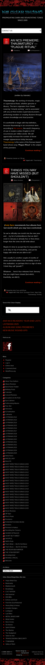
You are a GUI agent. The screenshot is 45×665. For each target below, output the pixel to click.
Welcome (8, 561)
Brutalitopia (9, 589)
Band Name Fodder (12, 387)
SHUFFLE (8, 538)
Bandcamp (9, 583)
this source (18, 128)
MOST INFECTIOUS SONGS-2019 (17, 492)
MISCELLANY (10, 458)
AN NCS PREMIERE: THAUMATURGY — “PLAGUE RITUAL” (25, 44)
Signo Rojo (38, 292)
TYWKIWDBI (10, 641)
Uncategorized (10, 555)
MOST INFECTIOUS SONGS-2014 (17, 478)
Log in (8, 363)
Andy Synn (16, 290)
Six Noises (9, 625)
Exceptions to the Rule (12, 398)
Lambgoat (9, 611)
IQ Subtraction (10, 412)
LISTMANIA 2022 (11, 445)
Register (8, 360)
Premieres (17, 50)
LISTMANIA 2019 (11, 436)
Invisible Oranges (11, 608)
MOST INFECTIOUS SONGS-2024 (17, 505)
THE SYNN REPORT (12, 552)
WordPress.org (11, 371)
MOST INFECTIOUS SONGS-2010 (17, 467)
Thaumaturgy (38, 160)
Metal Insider (10, 619)
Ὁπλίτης (39, 294)
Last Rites (9, 614)
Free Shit (8, 406)
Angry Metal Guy (11, 580)
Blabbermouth (10, 586)
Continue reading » (33, 150)
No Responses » (35, 50)
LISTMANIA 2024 (11, 450)
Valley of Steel (10, 644)
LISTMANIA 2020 (11, 439)
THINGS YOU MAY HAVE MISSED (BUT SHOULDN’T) (25, 173)
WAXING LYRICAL (11, 558)
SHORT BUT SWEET (12, 536)
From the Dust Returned (14, 603)
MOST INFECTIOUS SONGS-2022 (17, 500)
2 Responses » (35, 180)
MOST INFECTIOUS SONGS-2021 (17, 497)
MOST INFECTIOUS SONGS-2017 (17, 486)
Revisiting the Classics (13, 530)
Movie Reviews (10, 511)
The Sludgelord (11, 633)
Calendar (8, 392)
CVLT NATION (10, 592)
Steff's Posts (9, 541)
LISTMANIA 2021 (11, 442)
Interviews (8, 409)
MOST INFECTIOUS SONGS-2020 (17, 494)
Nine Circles (10, 622)
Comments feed (11, 368)
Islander (15, 158)
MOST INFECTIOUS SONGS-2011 (16, 469)
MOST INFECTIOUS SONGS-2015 (17, 481)
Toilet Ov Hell (10, 636)
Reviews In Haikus (11, 527)
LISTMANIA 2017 (11, 431)
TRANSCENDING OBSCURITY (16, 638)
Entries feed (10, 366)
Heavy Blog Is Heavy (13, 605)
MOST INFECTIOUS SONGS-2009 (17, 464)
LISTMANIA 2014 (11, 422)
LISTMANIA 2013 (11, 420)
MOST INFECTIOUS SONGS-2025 (17, 508)
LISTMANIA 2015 (11, 425)
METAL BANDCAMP (12, 616)
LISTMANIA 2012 (11, 417)
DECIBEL (9, 597)
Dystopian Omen (29, 292)
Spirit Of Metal (10, 627)
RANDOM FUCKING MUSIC (14, 522)
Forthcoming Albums (12, 403)
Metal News (9, 456)
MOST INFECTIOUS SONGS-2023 (17, 503)
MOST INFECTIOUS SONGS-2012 (17, 472)
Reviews (8, 525)
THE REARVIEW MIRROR (14, 550)
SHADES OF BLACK (12, 533)
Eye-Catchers (9, 400)
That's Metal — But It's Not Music (16, 544)
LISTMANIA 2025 (11, 453)
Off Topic (8, 514)
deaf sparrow (10, 594)
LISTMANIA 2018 (11, 434)
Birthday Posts (10, 389)
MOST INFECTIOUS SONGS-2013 (17, 475)
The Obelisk (10, 630)
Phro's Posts (9, 516)
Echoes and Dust (11, 600)
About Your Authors (11, 381)
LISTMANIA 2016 (11, 428)
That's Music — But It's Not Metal (16, 547)
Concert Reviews (11, 395)
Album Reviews (18, 180)
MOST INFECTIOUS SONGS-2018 (17, 489)
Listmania (8, 414)
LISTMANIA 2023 (11, 447)
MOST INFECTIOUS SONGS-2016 (17, 483)
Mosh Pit (8, 461)
